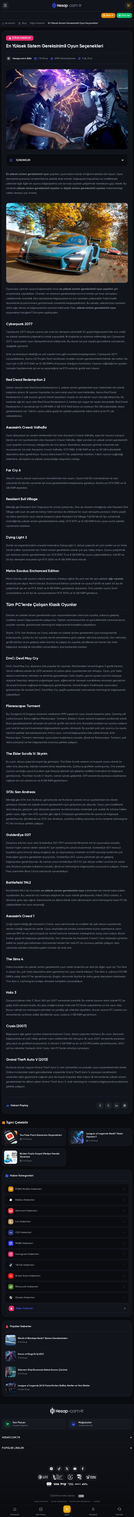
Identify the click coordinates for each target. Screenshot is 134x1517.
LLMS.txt (96, 1501)
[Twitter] (108, 1105)
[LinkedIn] (116, 1105)
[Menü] (5, 5)
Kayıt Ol (109, 15)
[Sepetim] (128, 5)
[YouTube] (75, 1468)
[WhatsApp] (124, 1105)
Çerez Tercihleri (41, 1501)
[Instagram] (51, 1468)
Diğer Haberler (21, 38)
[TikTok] (59, 1468)
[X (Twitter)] (67, 1468)
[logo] (67, 1411)
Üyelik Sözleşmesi (59, 1501)
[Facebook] (100, 1105)
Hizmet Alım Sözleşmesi (79, 1501)
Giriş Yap (125, 15)
